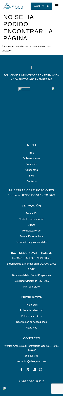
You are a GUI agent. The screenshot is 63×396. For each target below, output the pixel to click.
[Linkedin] (34, 369)
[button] (56, 6)
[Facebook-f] (21, 369)
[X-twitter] (28, 369)
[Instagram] (40, 369)
